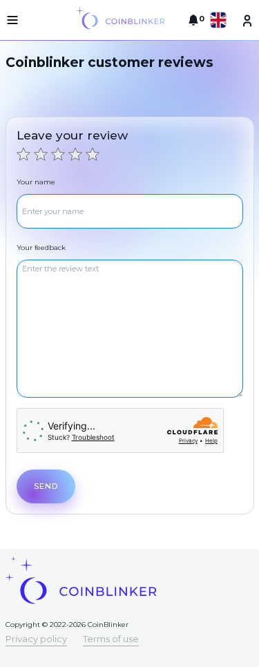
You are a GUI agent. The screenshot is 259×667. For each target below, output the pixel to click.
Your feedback (41, 247)
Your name (36, 181)
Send (46, 486)
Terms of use (111, 638)
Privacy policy (36, 638)
